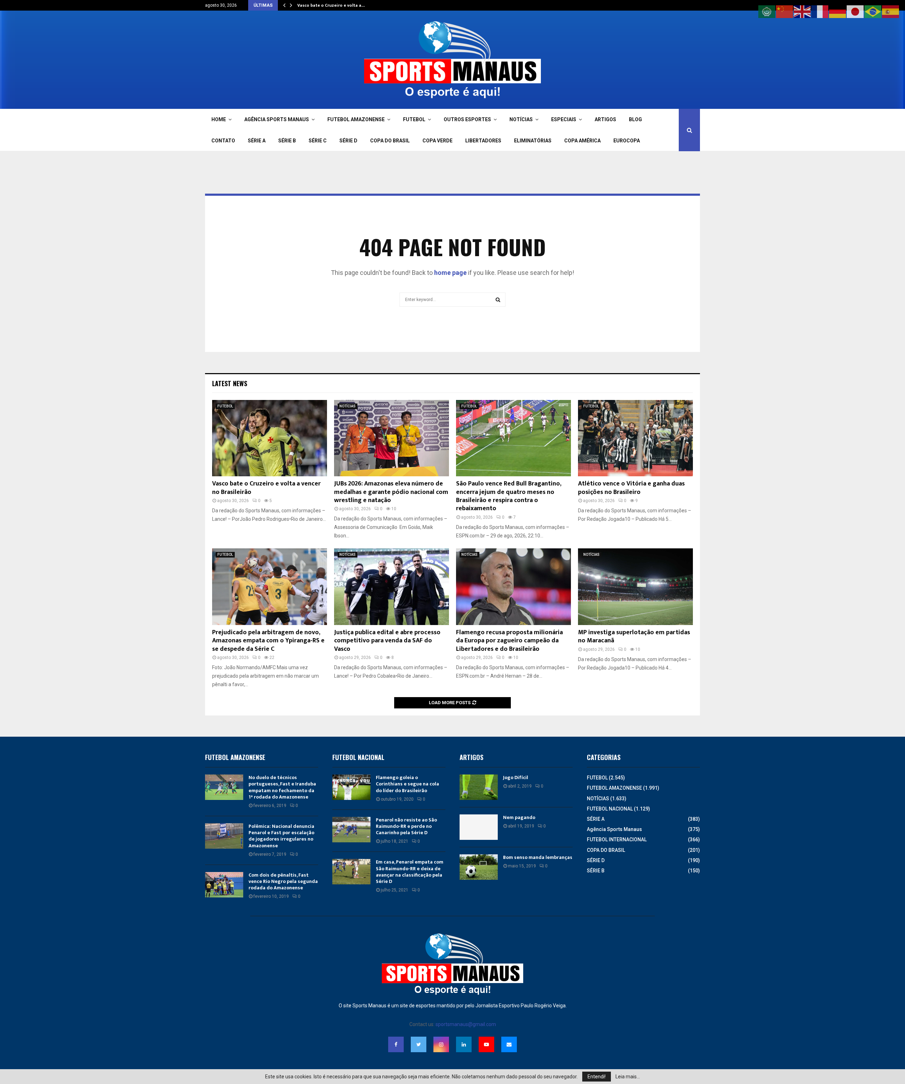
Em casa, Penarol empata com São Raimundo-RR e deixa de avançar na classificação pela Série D (409, 871)
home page (450, 272)
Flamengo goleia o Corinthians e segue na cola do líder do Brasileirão (407, 783)
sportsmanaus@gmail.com (466, 1024)
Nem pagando (519, 817)
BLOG (635, 119)
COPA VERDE (437, 140)
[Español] (891, 11)
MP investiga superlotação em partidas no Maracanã (634, 636)
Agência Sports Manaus (614, 829)
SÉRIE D (348, 140)
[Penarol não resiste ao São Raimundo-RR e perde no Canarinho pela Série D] (351, 829)
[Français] (820, 11)
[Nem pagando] (479, 827)
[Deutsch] (838, 11)
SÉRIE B (287, 140)
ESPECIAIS (563, 119)
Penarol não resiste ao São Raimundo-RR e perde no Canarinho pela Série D (406, 826)
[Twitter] (418, 1044)
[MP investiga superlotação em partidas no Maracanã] (635, 586)
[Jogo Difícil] (479, 787)
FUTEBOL (414, 119)
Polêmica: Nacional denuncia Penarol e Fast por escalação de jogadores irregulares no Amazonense (281, 836)
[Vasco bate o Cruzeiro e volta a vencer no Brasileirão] (269, 438)
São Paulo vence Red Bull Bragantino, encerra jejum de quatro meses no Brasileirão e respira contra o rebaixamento (508, 496)
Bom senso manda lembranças (537, 857)
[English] (802, 11)
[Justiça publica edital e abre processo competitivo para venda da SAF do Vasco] (391, 586)
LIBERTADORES (483, 140)
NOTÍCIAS (521, 119)
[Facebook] (396, 1044)
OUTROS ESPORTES (467, 119)
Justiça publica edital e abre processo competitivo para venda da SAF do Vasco (387, 640)
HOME (218, 119)
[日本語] (855, 11)
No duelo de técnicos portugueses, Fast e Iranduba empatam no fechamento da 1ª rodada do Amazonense (282, 787)
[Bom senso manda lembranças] (479, 867)
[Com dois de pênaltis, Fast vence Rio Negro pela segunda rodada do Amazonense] (224, 884)
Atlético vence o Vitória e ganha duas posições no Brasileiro (631, 487)
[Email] (509, 1044)
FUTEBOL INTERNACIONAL (617, 839)
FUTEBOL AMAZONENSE (356, 119)
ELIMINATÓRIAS (532, 140)
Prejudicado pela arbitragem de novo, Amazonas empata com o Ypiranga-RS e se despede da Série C (268, 640)
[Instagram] (441, 1044)
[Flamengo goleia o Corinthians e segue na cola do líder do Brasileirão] (351, 787)
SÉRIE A (256, 140)
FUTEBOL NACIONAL (610, 809)
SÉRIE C (318, 140)
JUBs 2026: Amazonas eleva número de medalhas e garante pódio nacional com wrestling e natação (391, 492)
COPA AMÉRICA (582, 140)
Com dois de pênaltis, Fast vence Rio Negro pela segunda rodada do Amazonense (283, 881)
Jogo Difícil (515, 777)
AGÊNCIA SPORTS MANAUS (276, 119)
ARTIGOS (605, 119)
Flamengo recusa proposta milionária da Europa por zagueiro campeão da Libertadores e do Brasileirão (509, 640)
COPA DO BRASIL (390, 140)
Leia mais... (627, 1076)
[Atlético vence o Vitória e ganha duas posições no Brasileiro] (635, 438)
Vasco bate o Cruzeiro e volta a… (331, 5)
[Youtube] (486, 1044)
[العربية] (767, 11)
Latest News (229, 383)
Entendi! (597, 1076)
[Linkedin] (464, 1044)
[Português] (873, 11)
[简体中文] (785, 11)
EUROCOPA (626, 140)
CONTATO (223, 140)
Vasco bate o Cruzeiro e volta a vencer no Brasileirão (266, 487)
